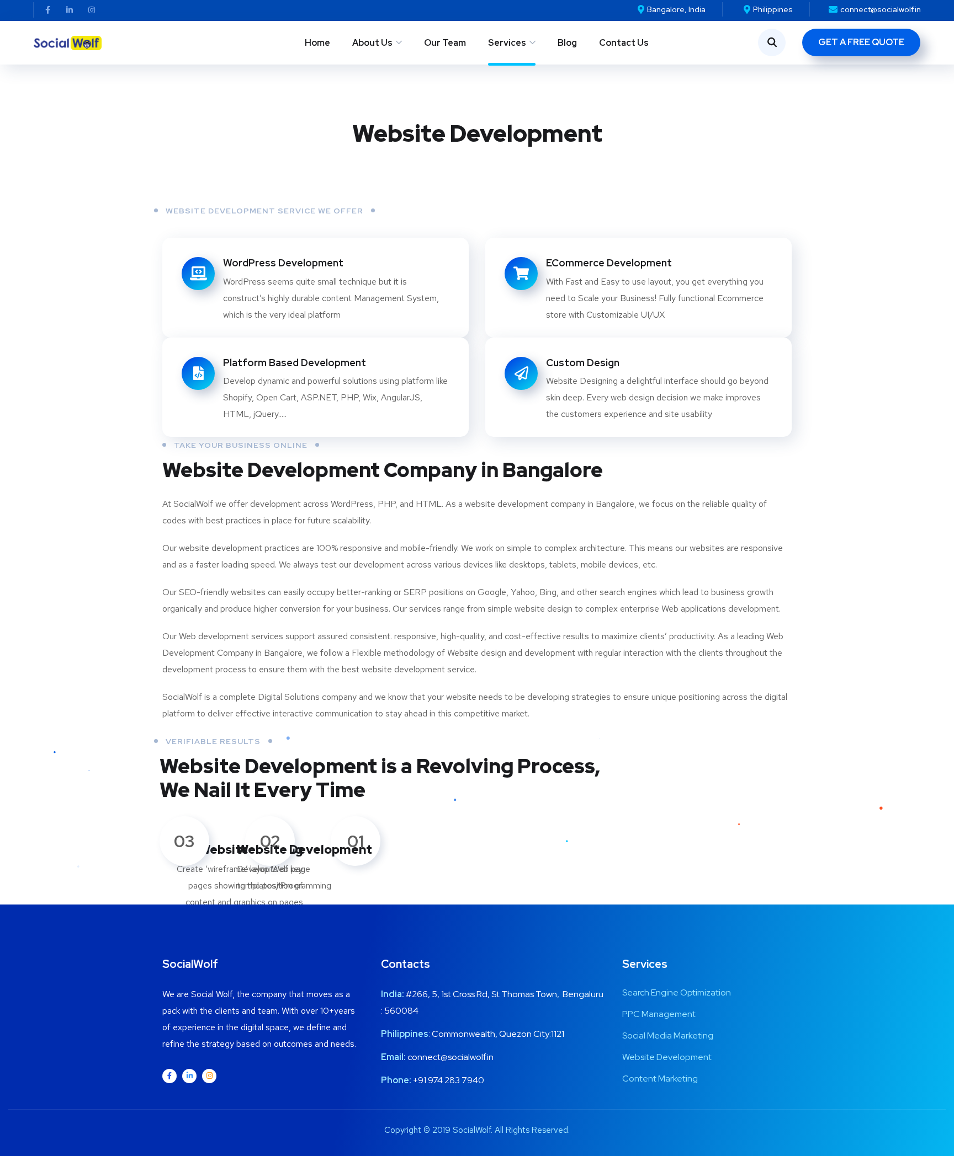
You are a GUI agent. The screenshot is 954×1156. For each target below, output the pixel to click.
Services (507, 43)
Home (317, 43)
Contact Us (624, 43)
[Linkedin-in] (69, 10)
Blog (567, 43)
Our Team (445, 43)
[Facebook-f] (47, 10)
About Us (372, 43)
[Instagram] (91, 10)
